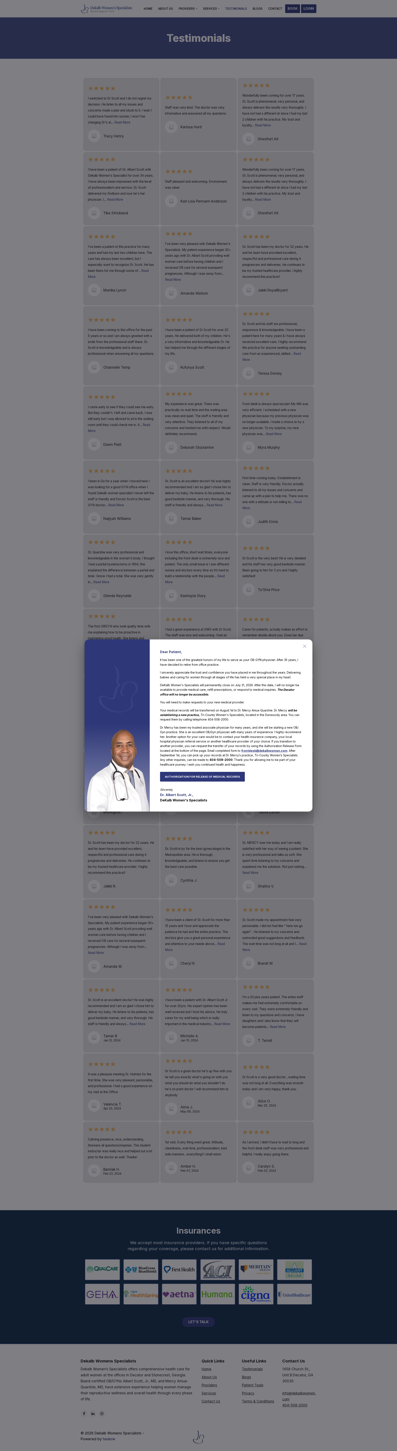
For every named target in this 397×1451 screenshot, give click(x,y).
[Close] (305, 646)
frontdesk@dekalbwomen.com (264, 750)
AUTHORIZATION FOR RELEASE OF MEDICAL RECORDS (202, 776)
